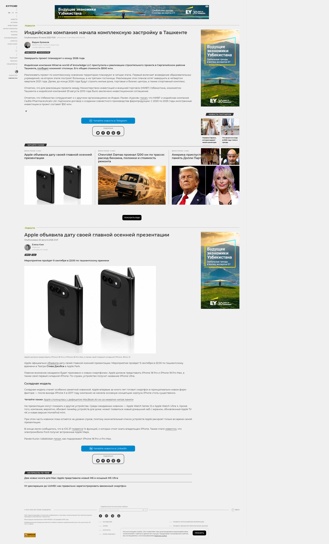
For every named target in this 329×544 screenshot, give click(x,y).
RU (9, 13)
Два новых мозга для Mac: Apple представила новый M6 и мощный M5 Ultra (71, 478)
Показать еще (132, 217)
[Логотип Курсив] (11, 6)
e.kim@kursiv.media (40, 250)
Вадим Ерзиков (40, 42)
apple (27, 255)
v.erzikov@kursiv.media (41, 47)
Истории (14, 22)
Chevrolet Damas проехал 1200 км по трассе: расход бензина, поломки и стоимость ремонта (131, 158)
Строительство (43, 52)
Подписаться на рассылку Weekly (114, 507)
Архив (105, 526)
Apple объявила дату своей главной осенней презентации (58, 156)
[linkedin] (118, 515)
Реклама (13, 61)
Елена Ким (38, 244)
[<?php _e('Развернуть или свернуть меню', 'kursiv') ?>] (16, 71)
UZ (13, 13)
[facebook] (100, 515)
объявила (53, 363)
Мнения (14, 35)
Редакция (13, 58)
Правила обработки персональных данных (190, 526)
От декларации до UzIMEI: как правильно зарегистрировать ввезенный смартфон (75, 486)
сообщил (43, 68)
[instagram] (106, 515)
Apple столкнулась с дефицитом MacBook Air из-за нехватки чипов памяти (88, 399)
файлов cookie (160, 536)
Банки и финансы (10, 29)
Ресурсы (14, 32)
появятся (77, 429)
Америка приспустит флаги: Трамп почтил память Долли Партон (204, 156)
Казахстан (13, 75)
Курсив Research (10, 38)
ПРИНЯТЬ (199, 533)
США (34, 255)
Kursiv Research (109, 534)
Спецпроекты (12, 64)
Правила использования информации (188, 522)
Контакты (107, 530)
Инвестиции (12, 25)
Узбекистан (12, 78)
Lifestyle (13, 41)
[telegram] (112, 515)
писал (143, 97)
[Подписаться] (146, 509)
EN (16, 13)
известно (170, 429)
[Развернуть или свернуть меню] (16, 51)
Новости (14, 19)
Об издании (107, 522)
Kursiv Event (12, 44)
